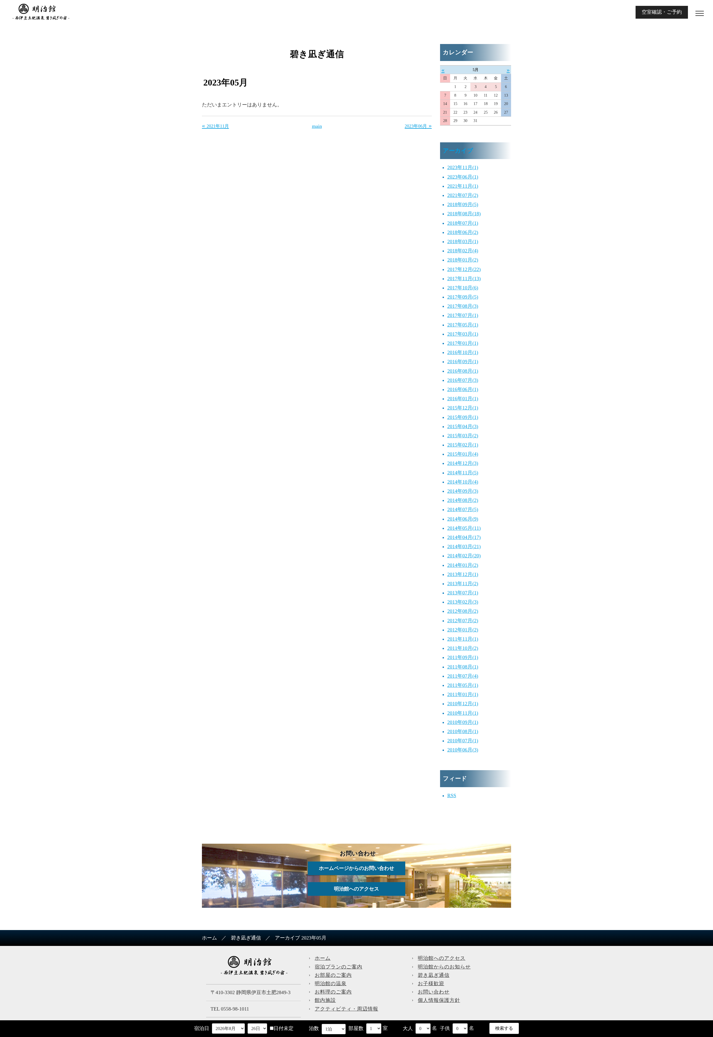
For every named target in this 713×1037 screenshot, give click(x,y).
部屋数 (355, 1028)
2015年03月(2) (462, 435)
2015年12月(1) (462, 408)
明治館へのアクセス (356, 889)
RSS (451, 795)
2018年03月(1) (462, 241)
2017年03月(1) (462, 334)
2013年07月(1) (462, 593)
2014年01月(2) (462, 565)
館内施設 (325, 1000)
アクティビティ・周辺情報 (346, 1009)
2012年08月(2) (462, 611)
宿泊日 (201, 1028)
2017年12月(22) (464, 269)
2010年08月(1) (462, 731)
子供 (445, 1028)
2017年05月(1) (462, 325)
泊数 (314, 1028)
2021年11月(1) (462, 186)
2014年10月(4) (462, 482)
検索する (504, 1028)
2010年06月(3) (462, 750)
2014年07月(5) (462, 509)
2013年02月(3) (462, 602)
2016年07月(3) (462, 380)
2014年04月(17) (464, 537)
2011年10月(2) (462, 648)
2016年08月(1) (462, 371)
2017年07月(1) (462, 315)
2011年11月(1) (462, 639)
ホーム (209, 938)
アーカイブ (458, 151)
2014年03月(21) (464, 546)
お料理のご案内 (333, 992)
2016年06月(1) (462, 389)
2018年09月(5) (462, 204)
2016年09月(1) (462, 361)
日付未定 (284, 1028)
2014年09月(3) (462, 491)
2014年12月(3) (462, 463)
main (317, 126)
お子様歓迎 (431, 983)
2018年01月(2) (462, 260)
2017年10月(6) (462, 288)
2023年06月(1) (462, 177)
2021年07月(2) (462, 195)
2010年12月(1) (462, 703)
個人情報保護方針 (439, 1000)
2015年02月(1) (462, 445)
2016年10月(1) (462, 352)
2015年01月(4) (462, 454)
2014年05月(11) (464, 528)
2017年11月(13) (464, 278)
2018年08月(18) (464, 213)
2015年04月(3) (462, 426)
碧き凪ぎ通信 (246, 938)
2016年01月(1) (462, 398)
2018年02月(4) (462, 250)
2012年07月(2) (462, 620)
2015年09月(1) (462, 417)
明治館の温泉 (330, 983)
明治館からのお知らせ (444, 967)
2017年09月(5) (462, 297)
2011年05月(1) (462, 685)
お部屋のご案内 (333, 975)
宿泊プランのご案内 (338, 967)
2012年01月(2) (462, 630)
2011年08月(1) (462, 667)
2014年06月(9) (462, 519)
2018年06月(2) (462, 232)
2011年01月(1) (462, 694)
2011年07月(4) (462, 676)
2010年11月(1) (462, 713)
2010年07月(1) (462, 740)
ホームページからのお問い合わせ (356, 868)
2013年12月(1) (462, 574)
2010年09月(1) (462, 722)
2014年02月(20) (464, 555)
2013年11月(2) (462, 583)
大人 (408, 1028)
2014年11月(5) (462, 472)
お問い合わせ (434, 992)
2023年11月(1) (462, 167)
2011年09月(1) (462, 657)
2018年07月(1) (462, 223)
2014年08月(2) (462, 500)
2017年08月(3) (462, 306)
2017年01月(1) (462, 343)
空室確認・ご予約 (662, 12)
